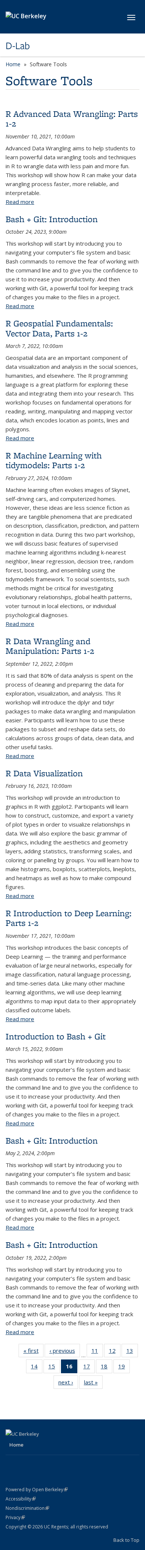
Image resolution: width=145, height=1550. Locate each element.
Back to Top (126, 1540)
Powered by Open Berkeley (37, 1489)
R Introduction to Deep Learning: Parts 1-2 (69, 918)
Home (13, 64)
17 (89, 1367)
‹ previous (64, 1352)
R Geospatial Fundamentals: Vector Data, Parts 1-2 (59, 328)
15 (54, 1367)
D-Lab (18, 45)
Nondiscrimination (27, 1508)
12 (114, 1352)
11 (97, 1352)
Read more (20, 201)
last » (93, 1383)
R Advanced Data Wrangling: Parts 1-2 (72, 118)
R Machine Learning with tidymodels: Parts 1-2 (54, 460)
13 (132, 1352)
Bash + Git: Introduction (52, 219)
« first (33, 1352)
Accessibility (21, 1499)
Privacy (15, 1517)
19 (124, 1367)
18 (106, 1367)
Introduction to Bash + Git (56, 1036)
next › (68, 1383)
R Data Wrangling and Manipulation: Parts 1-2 (50, 645)
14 (36, 1367)
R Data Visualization (44, 773)
